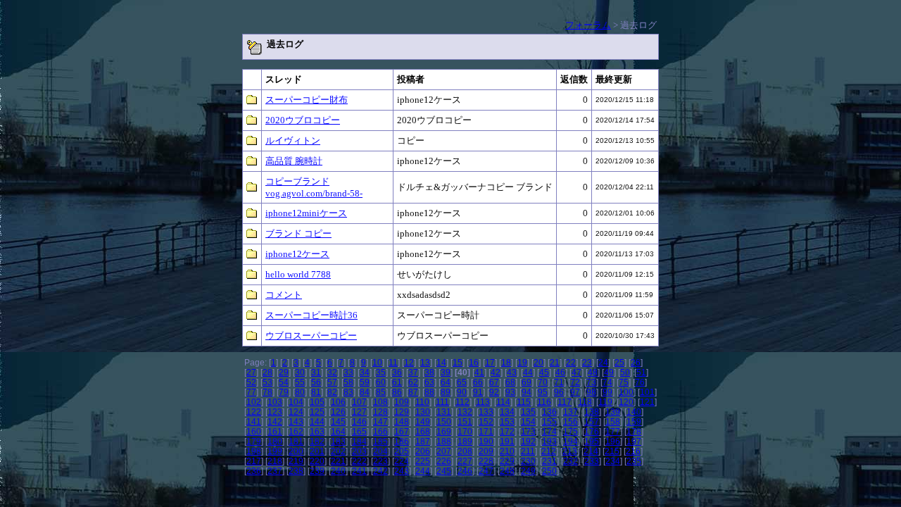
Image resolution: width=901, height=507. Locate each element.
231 (549, 461)
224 (401, 461)
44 (528, 372)
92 (494, 392)
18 (506, 363)
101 (647, 392)
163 (317, 432)
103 (274, 402)
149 (422, 422)
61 (397, 382)
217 (253, 461)
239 (317, 471)
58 (348, 382)
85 (381, 392)
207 (443, 451)
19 (522, 363)
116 (544, 402)
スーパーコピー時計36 (311, 315)
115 (524, 402)
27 (251, 372)
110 (422, 402)
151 (465, 422)
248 (507, 471)
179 (253, 441)
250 (549, 471)
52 (251, 382)
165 (359, 432)
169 (443, 432)
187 (422, 441)
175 (570, 432)
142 (274, 422)
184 (359, 441)
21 (555, 363)
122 (253, 412)
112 (462, 402)
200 (296, 451)
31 (316, 372)
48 (593, 372)
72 (575, 382)
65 (462, 382)
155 (549, 422)
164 (338, 432)
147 (380, 422)
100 (626, 392)
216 (633, 451)
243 (401, 471)
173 (528, 432)
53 (267, 382)
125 (317, 412)
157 (591, 422)
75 (624, 382)
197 (633, 441)
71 (559, 382)
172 (507, 432)
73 (591, 382)
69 (526, 382)
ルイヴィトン (292, 140)
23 (587, 363)
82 (332, 392)
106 (338, 402)
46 (560, 372)
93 (510, 392)
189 (465, 441)
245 (443, 471)
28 (267, 372)
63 (429, 382)
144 (317, 422)
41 (479, 372)
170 (465, 432)
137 (570, 412)
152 (486, 422)
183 (338, 441)
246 (465, 471)
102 (253, 402)
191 (507, 441)
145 (338, 422)
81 (316, 392)
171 (486, 432)
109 (401, 402)
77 (251, 392)
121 (647, 402)
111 (442, 402)
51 (641, 372)
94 (526, 392)
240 (338, 471)
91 (478, 392)
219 (296, 461)
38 (429, 372)
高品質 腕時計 (293, 161)
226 (443, 461)
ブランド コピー (298, 233)
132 (465, 412)
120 (626, 402)
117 (564, 402)
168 (422, 432)
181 (296, 441)
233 (591, 461)
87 (413, 392)
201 (317, 451)
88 (429, 392)
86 (397, 392)
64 (445, 382)
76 (640, 382)
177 (612, 432)
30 (300, 372)
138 (591, 412)
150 (443, 422)
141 (253, 422)
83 (348, 392)
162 (296, 432)
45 (544, 372)
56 (316, 382)
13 (425, 363)
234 (612, 461)
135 (528, 412)
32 (332, 372)
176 (591, 432)
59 (365, 382)
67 (494, 382)
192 (528, 441)
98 (591, 392)
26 (636, 363)
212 (548, 451)
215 (612, 451)
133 (486, 412)
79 (284, 392)
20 (538, 363)
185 (380, 441)
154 (528, 422)
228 (486, 461)
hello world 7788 (298, 274)
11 (393, 363)
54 (284, 382)
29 (284, 372)
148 (401, 422)
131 (443, 412)
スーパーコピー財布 (306, 99)
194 (570, 441)
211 (528, 451)
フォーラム (588, 25)
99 (607, 392)
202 (338, 451)
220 (317, 461)
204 (380, 451)
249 (528, 471)
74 (607, 382)
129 (401, 412)
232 (570, 461)
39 (445, 372)
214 (591, 451)
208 (465, 451)
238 (296, 471)
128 (380, 412)
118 (585, 402)
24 (603, 363)
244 (422, 471)
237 (274, 471)
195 (591, 441)
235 (633, 461)
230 (528, 461)
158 (612, 422)
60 (381, 382)
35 (381, 372)
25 (619, 363)
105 (317, 402)
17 (490, 363)
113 (483, 402)
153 (507, 422)
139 (612, 412)
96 (559, 392)
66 (478, 382)
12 (409, 363)
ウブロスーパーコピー (311, 335)
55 (300, 382)
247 (486, 471)
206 (422, 451)
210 (507, 451)
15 (457, 363)
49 (609, 372)
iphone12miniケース (306, 213)
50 (625, 372)
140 (633, 412)
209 (486, 451)
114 (503, 402)
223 (380, 461)
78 (267, 392)
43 (512, 372)
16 (474, 363)
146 (359, 422)
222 (359, 461)
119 (605, 402)
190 (486, 441)
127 (359, 412)
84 (365, 392)
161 (274, 432)
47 (576, 372)
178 (633, 432)
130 (422, 412)
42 (495, 372)
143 (296, 422)
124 (296, 412)
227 (465, 461)
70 (543, 382)
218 (274, 461)
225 (422, 461)
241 (359, 471)
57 (332, 382)
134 (507, 412)
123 (274, 412)
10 (377, 363)
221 (338, 461)
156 (570, 422)
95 (543, 392)
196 (612, 441)
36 (397, 372)
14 (441, 363)
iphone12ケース (297, 254)
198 (253, 451)
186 (401, 441)
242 (380, 471)
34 (365, 372)
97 (575, 392)
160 (253, 432)
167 (401, 432)
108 (380, 402)
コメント (283, 294)
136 (549, 412)
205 (401, 451)
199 (274, 451)
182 (317, 441)
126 (338, 412)
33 (348, 372)
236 (253, 471)
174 (549, 432)
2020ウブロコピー (302, 120)
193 (549, 441)
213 (569, 451)
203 (359, 451)
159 (633, 422)
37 (413, 372)
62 (413, 382)
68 (510, 382)
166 (380, 432)
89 (445, 392)
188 (443, 441)
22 (571, 363)
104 (296, 402)
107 (359, 402)
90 (462, 392)
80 (300, 392)
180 (274, 441)
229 (507, 461)
